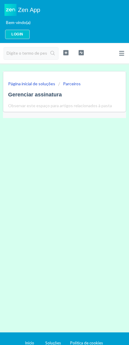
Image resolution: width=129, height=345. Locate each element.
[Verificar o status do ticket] (81, 53)
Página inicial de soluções (32, 83)
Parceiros (72, 83)
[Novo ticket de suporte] (66, 53)
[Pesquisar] (52, 53)
